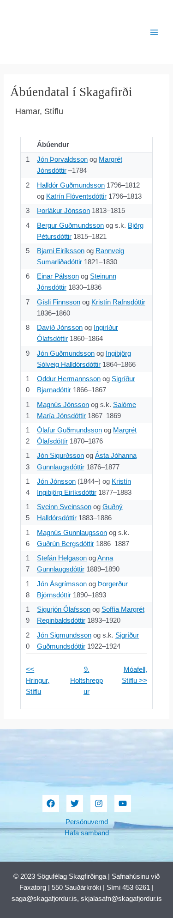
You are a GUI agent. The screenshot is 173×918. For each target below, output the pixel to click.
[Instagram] (98, 803)
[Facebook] (50, 803)
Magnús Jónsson (63, 404)
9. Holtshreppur (86, 680)
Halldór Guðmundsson (71, 185)
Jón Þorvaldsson (62, 159)
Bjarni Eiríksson (60, 251)
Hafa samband (87, 833)
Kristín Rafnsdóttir (118, 302)
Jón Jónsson (56, 481)
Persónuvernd (87, 822)
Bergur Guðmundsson (70, 225)
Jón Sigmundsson (64, 635)
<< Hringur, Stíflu (37, 680)
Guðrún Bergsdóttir (65, 543)
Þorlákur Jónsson (63, 210)
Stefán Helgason (62, 558)
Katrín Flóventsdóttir (76, 196)
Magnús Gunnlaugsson (72, 532)
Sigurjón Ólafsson (63, 609)
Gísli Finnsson (58, 302)
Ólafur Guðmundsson (69, 430)
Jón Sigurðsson (60, 455)
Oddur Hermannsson (69, 379)
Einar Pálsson (58, 276)
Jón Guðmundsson (66, 353)
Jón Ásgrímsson (62, 584)
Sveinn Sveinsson (64, 507)
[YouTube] (122, 803)
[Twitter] (74, 803)
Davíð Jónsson (60, 327)
